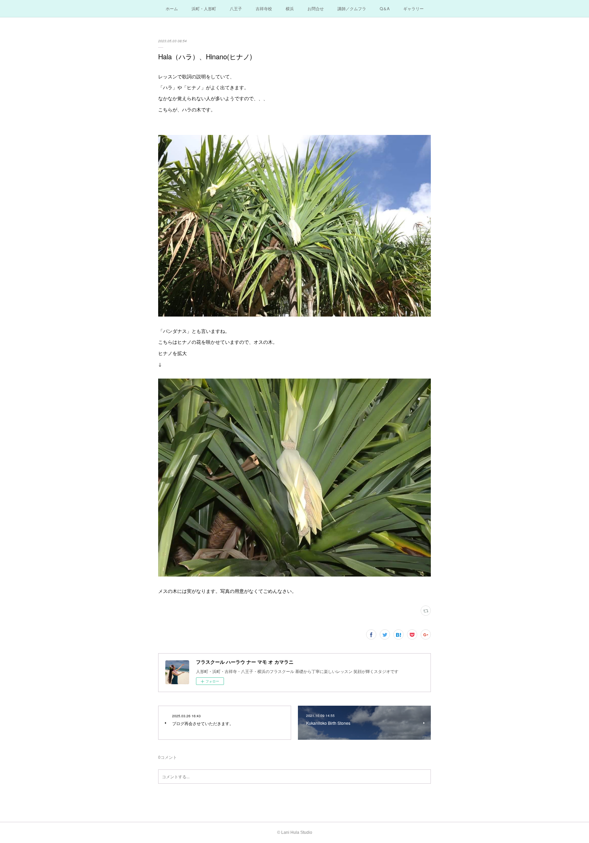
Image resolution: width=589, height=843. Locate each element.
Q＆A (385, 8)
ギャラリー (413, 8)
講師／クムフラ (351, 8)
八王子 (236, 8)
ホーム (172, 8)
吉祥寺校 (264, 8)
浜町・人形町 (204, 8)
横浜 (290, 8)
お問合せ (315, 8)
